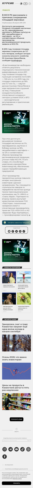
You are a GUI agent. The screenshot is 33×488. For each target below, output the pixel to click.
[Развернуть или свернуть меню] (30, 3)
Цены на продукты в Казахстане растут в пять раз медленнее (15, 387)
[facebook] (4, 456)
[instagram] (4, 449)
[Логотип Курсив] (8, 3)
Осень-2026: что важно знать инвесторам (14, 358)
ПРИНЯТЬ (16, 483)
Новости (6, 10)
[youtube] (16, 449)
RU (25, 3)
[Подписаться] (29, 441)
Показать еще (16, 419)
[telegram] (10, 449)
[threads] (28, 449)
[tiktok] (22, 449)
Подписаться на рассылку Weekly (15, 438)
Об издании (9, 465)
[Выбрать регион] (21, 3)
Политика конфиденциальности (16, 469)
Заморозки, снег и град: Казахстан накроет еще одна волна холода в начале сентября (15, 328)
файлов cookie (17, 478)
